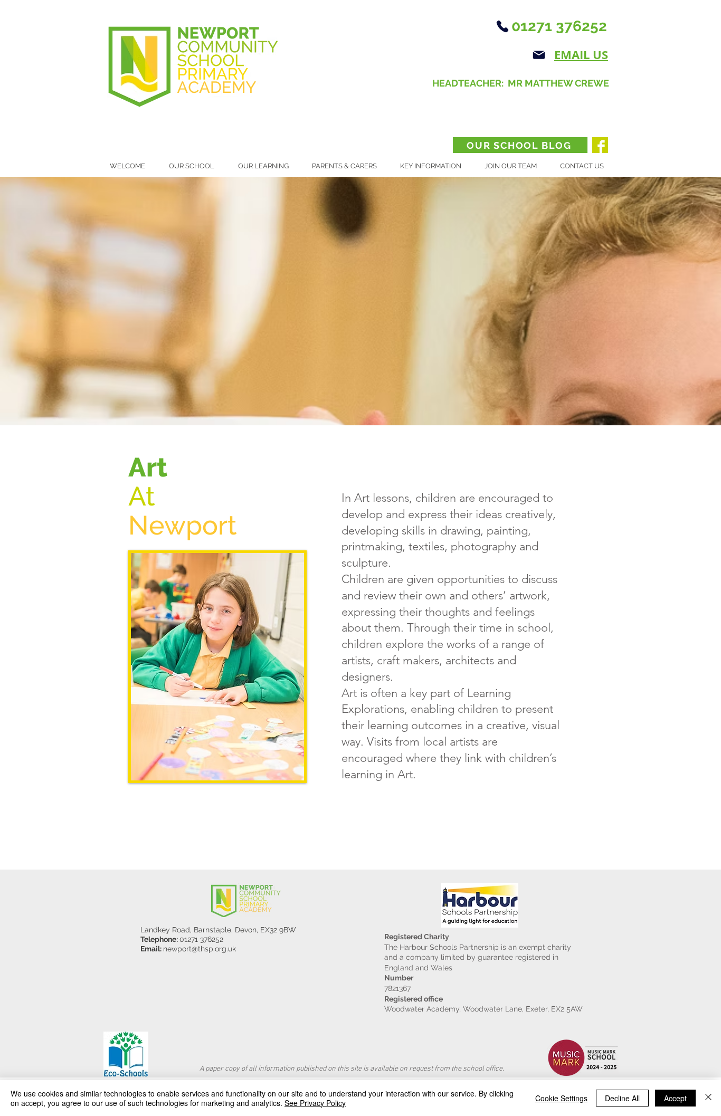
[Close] (708, 1098)
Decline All (622, 1098)
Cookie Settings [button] (561, 1098)
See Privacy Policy (315, 1103)
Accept (675, 1098)
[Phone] (502, 26)
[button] (195, 166)
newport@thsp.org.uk (199, 949)
